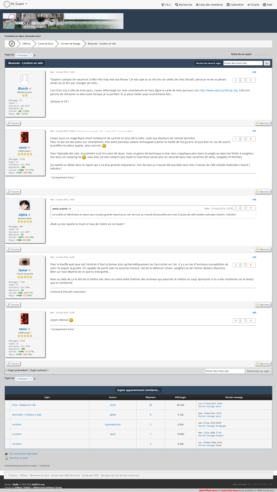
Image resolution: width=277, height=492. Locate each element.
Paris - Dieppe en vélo (24, 405)
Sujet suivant (38, 370)
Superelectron (113, 424)
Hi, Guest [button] (17, 4)
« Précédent (22, 55)
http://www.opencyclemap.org (219, 90)
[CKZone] (11, 43)
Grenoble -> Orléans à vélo (26, 414)
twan (113, 434)
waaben (219, 435)
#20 (254, 312)
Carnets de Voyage (70, 43)
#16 (254, 72)
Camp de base (45, 43)
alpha (218, 406)
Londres (16, 424)
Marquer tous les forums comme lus (120, 475)
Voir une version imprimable (23, 453)
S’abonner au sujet (18, 457)
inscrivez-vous (230, 490)
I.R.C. (167, 4)
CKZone (26, 43)
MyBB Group (38, 484)
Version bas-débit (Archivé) (65, 475)
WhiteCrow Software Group (47, 487)
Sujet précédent (18, 370)
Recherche (185, 4)
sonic (129, 131)
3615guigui (221, 425)
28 (150, 405)
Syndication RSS (90, 475)
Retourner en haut (39, 475)
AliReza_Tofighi (22, 487)
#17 (254, 131)
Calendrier (237, 4)
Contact (13, 475)
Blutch (23, 88)
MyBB (15, 484)
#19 (254, 257)
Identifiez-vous (208, 490)
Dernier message (206, 406)
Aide (269, 4)
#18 (254, 199)
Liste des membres (210, 4)
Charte (254, 4)
